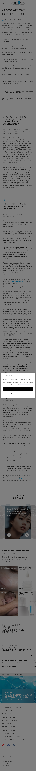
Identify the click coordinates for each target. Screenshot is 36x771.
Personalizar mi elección (18, 393)
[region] (18, 385)
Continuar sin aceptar (7, 375)
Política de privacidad (24, 384)
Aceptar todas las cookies (18, 389)
